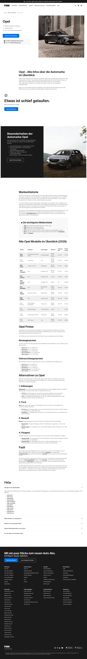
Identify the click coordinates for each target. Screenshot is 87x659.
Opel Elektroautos (31, 213)
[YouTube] (62, 648)
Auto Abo (44, 459)
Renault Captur (25, 427)
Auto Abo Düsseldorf (67, 602)
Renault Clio (25, 424)
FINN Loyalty (46, 583)
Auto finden (14, 5)
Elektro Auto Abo (47, 595)
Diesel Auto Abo (47, 593)
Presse (25, 581)
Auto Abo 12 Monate (8, 575)
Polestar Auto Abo (8, 623)
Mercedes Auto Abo (8, 615)
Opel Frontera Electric (22, 282)
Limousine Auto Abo (28, 597)
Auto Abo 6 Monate (8, 573)
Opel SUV (44, 454)
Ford (20, 405)
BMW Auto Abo (7, 595)
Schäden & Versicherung (49, 579)
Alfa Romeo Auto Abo (9, 591)
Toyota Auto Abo (8, 634)
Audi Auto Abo (7, 593)
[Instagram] (55, 648)
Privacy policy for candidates (69, 579)
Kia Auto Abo (7, 608)
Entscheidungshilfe (50, 5)
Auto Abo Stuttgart (67, 604)
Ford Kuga (24, 412)
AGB (64, 568)
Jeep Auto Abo (7, 606)
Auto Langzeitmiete (8, 577)
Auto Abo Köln (66, 597)
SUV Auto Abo (27, 599)
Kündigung (65, 577)
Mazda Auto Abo (8, 612)
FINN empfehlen (47, 568)
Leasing (6, 581)
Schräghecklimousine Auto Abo (31, 602)
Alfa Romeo (62, 231)
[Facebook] (57, 648)
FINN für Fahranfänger (49, 573)
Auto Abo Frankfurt (67, 599)
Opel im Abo (30, 461)
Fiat (25, 233)
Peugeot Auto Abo (8, 621)
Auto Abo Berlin (66, 591)
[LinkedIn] (59, 648)
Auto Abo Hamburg (67, 595)
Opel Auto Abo (7, 619)
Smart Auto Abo (7, 630)
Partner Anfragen (28, 575)
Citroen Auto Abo (8, 597)
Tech (25, 579)
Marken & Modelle (12, 12)
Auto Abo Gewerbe (8, 570)
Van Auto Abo (27, 604)
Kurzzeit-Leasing (8, 579)
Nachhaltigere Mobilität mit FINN (31, 573)
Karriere (25, 577)
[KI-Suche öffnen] (75, 5)
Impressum (65, 573)
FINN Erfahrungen (28, 570)
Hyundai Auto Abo (8, 604)
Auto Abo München (67, 593)
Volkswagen (22, 389)
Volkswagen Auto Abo (9, 636)
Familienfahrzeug (23, 454)
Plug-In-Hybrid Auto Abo (49, 597)
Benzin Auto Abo (47, 591)
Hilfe (58, 5)
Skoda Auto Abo (8, 628)
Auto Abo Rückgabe (48, 570)
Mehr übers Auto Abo (40, 5)
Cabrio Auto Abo (27, 591)
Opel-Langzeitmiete (29, 459)
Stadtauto (48, 452)
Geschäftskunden (23, 5)
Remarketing (7, 583)
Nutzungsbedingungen (68, 575)
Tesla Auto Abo (7, 632)
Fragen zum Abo (47, 575)
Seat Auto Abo (7, 625)
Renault (21, 421)
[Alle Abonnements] (81, 5)
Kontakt (45, 577)
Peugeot (31, 233)
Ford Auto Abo (7, 602)
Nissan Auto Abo (8, 617)
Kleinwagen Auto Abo (28, 593)
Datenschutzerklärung (68, 570)
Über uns (26, 568)
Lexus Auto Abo (7, 610)
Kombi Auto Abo (27, 595)
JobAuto (31, 5)
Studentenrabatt (47, 581)
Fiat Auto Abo (7, 599)
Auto (5, 12)
